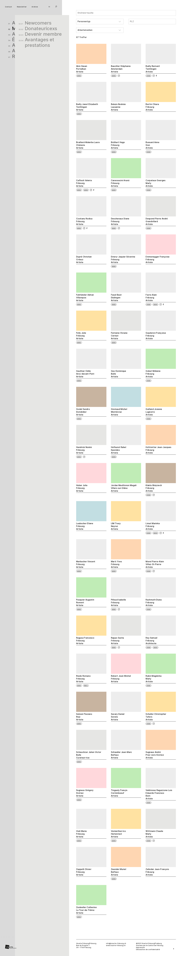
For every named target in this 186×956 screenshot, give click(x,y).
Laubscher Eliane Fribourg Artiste (84, 526)
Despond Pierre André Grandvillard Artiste (157, 221)
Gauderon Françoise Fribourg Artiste (156, 336)
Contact (8, 7)
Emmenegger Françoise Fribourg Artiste (157, 260)
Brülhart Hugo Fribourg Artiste (118, 145)
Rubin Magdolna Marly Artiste (153, 679)
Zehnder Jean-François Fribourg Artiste (157, 872)
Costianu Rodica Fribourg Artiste (84, 221)
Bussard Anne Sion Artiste (152, 145)
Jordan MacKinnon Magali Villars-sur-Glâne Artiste (124, 488)
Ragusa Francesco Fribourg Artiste (85, 641)
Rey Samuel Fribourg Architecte (151, 641)
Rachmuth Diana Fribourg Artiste (154, 603)
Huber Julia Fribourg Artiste (81, 488)
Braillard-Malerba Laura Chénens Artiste (88, 145)
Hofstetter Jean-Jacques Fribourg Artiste (158, 450)
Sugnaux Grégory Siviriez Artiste (85, 793)
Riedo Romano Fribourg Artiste (83, 679)
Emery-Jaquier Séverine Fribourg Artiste (123, 260)
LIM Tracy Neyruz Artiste (116, 526)
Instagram (119, 76)
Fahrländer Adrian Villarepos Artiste (85, 298)
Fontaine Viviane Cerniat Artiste (119, 336)
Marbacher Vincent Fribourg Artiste (85, 564)
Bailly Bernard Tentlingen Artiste (153, 69)
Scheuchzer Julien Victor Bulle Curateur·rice (88, 755)
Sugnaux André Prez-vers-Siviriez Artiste (155, 755)
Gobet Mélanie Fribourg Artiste (153, 374)
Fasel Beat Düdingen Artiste (116, 298)
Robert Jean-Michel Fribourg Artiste (121, 679)
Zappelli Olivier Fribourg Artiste (83, 872)
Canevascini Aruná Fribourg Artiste (120, 183)
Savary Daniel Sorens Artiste (118, 717)
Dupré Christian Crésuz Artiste (84, 260)
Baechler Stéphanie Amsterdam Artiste (121, 69)
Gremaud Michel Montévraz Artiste (119, 412)
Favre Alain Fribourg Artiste (151, 298)
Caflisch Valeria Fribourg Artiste (84, 183)
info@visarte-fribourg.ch (116, 943)
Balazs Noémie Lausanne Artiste (118, 107)
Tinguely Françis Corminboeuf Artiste (119, 793)
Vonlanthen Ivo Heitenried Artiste (118, 834)
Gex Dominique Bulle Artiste (118, 374)
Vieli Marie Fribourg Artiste (81, 834)
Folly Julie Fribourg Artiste (81, 336)
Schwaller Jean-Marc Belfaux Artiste (121, 755)
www (79, 76)
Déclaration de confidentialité (148, 949)
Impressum (140, 947)
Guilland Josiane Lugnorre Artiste (154, 412)
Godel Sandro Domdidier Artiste (83, 412)
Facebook (156, 75)
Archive (35, 7)
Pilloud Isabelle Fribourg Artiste (118, 603)
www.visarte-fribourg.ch (116, 945)
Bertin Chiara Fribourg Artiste (152, 107)
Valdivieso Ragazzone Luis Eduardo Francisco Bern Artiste (159, 794)
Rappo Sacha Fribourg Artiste (117, 641)
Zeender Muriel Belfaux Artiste (118, 872)
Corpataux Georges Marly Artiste (155, 183)
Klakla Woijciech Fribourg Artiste (154, 488)
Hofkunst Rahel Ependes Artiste (118, 450)
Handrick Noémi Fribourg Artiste (84, 450)
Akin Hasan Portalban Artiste (81, 69)
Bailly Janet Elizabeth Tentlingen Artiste (87, 107)
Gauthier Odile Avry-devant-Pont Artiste (85, 374)
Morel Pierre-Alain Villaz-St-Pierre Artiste (155, 564)
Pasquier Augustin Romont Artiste (85, 603)
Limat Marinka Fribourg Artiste (153, 526)
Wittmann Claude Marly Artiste (154, 834)
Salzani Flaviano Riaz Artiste (84, 717)
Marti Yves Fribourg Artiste (116, 564)
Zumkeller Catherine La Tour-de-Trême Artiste (86, 910)
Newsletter (22, 7)
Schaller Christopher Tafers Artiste (156, 717)
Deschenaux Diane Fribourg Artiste (120, 221)
